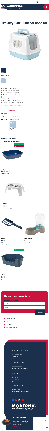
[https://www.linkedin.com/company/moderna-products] (19, 400)
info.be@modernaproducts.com (20, 391)
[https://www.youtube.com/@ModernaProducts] (23, 400)
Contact (23, 2)
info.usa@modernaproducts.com (20, 368)
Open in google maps (18, 362)
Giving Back (28, 2)
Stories (20, 2)
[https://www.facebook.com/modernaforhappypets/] (13, 400)
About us (16, 2)
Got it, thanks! (16, 426)
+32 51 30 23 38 (16, 389)
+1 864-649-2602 (17, 366)
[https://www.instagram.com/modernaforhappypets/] (16, 400)
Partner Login (41, 2)
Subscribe (40, 312)
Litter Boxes (8, 17)
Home (2, 17)
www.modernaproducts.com (19, 371)
